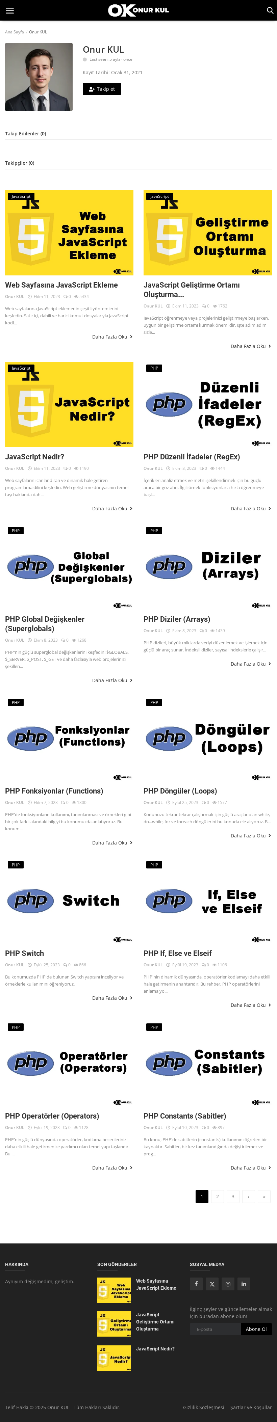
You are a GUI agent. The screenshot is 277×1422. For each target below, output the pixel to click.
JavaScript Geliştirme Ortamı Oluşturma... (192, 290)
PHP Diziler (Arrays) (177, 619)
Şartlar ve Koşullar (251, 1407)
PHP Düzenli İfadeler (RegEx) (192, 457)
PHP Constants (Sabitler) (185, 1116)
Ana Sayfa (14, 32)
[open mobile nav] (10, 10)
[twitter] (212, 1284)
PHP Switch (24, 953)
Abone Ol (256, 1329)
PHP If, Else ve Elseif (178, 953)
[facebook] (196, 1284)
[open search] (269, 10)
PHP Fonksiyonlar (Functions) (54, 791)
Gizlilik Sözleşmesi (203, 1407)
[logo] (138, 10)
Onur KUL (14, 296)
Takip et (106, 89)
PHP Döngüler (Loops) (180, 791)
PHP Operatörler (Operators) (52, 1116)
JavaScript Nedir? (34, 457)
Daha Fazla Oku (110, 336)
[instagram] (228, 1284)
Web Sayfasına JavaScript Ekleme (61, 285)
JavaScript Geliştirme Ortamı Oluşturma (155, 1322)
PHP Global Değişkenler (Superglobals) (44, 624)
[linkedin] (243, 1284)
